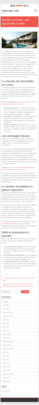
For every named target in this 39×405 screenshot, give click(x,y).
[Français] (12, 5)
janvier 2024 (6, 370)
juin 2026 (5, 301)
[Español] (17, 5)
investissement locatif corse (12, 223)
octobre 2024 (7, 345)
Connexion (6, 391)
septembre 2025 (8, 316)
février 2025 (6, 334)
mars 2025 (6, 330)
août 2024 (6, 352)
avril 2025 (6, 327)
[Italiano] (22, 5)
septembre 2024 (8, 348)
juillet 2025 (6, 323)
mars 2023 (6, 377)
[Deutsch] (19, 5)
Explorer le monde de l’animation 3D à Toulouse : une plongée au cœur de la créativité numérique (19, 285)
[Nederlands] (27, 5)
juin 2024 (5, 356)
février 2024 (6, 366)
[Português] (25, 5)
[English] (14, 5)
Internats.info (10, 10)
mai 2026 (6, 305)
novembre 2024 (8, 341)
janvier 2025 (6, 338)
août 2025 (6, 319)
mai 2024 (6, 359)
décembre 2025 (8, 312)
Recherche (25, 292)
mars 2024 (6, 363)
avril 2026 (6, 309)
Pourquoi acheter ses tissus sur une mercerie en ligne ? (19, 279)
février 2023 (6, 381)
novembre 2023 (8, 374)
